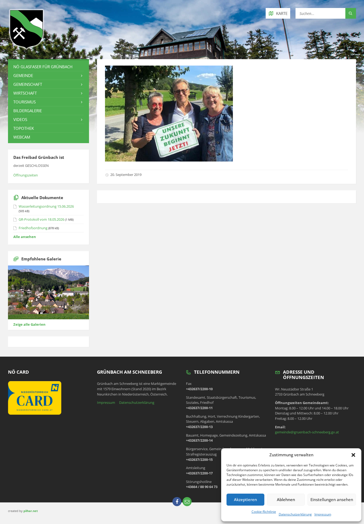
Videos (20, 119)
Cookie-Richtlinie (264, 511)
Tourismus (24, 101)
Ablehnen (286, 499)
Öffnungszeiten (25, 175)
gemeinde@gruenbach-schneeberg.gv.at (307, 432)
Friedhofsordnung (33, 227)
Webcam (21, 137)
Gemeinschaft (27, 84)
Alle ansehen (24, 236)
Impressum (322, 514)
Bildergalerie (27, 110)
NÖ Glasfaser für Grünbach (42, 66)
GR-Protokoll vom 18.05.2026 (41, 219)
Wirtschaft (25, 93)
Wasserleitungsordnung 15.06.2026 (46, 206)
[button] (353, 455)
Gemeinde (23, 75)
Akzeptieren (245, 499)
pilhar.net (30, 511)
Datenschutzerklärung (295, 514)
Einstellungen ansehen (331, 499)
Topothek (23, 128)
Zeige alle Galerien (29, 324)
